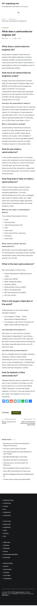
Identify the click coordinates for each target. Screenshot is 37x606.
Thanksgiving (7, 578)
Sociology (6, 572)
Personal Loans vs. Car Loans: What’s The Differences (15, 464)
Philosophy (5, 28)
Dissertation (7, 524)
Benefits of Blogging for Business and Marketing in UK (18, 475)
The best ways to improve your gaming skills (16, 479)
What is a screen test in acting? (9, 421)
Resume (5, 566)
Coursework (7, 515)
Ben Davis (5, 38)
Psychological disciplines (10, 554)
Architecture (7, 503)
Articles (5, 506)
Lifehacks (6, 545)
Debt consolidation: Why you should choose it (16, 468)
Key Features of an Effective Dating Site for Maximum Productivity (16, 444)
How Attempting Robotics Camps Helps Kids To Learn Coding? (17, 453)
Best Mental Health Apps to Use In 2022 (15, 457)
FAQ (4, 536)
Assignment (7, 512)
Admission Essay (8, 500)
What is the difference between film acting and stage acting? (27, 422)
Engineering (6, 527)
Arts (4, 509)
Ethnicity (6, 533)
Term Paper (7, 575)
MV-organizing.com (10, 3)
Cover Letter (7, 521)
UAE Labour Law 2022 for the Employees (15, 460)
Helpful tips (6, 542)
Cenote (15, 593)
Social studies (7, 569)
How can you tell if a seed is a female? (14, 448)
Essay (5, 530)
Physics (5, 551)
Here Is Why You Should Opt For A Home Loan (16, 471)
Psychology (6, 557)
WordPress (5, 595)
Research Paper (8, 563)
